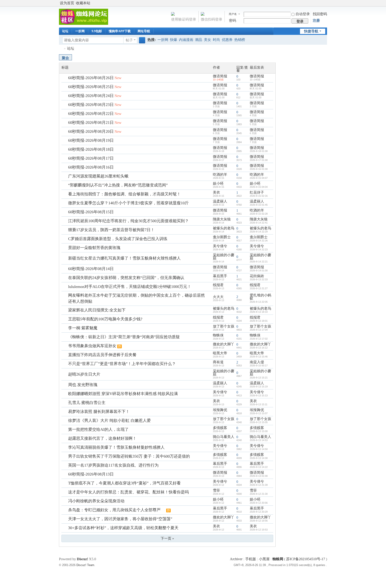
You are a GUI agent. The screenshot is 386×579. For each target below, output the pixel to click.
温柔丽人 (220, 201)
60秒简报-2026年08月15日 (91, 212)
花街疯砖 (257, 276)
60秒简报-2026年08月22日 (91, 113)
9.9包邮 (97, 31)
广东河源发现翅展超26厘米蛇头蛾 (98, 176)
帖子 (129, 40)
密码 (232, 20)
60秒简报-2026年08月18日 (91, 149)
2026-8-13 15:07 (259, 413)
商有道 (218, 362)
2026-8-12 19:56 (259, 520)
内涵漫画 (186, 40)
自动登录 (303, 14)
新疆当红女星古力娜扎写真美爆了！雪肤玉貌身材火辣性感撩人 (124, 258)
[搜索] (142, 40)
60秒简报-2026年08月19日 (91, 140)
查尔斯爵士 (222, 237)
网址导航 (144, 31)
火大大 (218, 297)
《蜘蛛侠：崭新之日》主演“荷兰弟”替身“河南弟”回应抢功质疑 (124, 337)
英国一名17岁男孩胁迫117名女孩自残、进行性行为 (113, 465)
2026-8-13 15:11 (258, 404)
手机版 (250, 559)
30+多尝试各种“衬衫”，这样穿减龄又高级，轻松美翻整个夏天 (123, 528)
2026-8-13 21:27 (259, 288)
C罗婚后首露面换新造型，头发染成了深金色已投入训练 (117, 239)
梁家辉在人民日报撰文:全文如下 (97, 310)
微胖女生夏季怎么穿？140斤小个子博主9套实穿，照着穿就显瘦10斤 (128, 203)
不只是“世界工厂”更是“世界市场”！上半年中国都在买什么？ (122, 363)
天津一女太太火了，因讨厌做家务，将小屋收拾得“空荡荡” (120, 519)
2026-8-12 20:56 (259, 502)
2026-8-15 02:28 (259, 213)
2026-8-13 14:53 (259, 440)
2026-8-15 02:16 (259, 195)
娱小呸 (218, 183)
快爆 (173, 40)
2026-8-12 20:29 (259, 511)
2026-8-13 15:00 (259, 431)
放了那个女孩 (223, 326)
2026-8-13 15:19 (259, 386)
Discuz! (82, 559)
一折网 (80, 31)
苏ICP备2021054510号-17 (305, 559)
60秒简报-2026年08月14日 (91, 268)
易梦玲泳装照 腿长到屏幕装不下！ (99, 411)
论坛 (65, 31)
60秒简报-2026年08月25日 (91, 87)
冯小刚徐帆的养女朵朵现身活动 (96, 501)
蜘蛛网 (278, 559)
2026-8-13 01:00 (259, 476)
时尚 (216, 40)
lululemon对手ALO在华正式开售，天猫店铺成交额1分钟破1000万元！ (129, 286)
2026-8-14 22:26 (259, 240)
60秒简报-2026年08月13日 (91, 474)
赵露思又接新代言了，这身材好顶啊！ (102, 438)
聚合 (65, 58)
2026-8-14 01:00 (259, 270)
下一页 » (167, 538)
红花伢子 (257, 192)
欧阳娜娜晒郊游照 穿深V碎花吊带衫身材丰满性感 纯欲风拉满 (123, 393)
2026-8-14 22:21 (259, 261)
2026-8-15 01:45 (259, 204)
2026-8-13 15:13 (259, 395)
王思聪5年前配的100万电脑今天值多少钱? (105, 319)
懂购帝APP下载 (120, 31)
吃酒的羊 (220, 174)
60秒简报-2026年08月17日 (91, 158)
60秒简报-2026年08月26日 (91, 78)
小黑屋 (264, 559)
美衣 (216, 192)
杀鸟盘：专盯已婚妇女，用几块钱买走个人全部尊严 (114, 510)
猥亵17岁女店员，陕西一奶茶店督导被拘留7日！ (111, 230)
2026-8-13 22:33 (259, 279)
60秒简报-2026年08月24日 (91, 95)
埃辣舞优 (220, 410)
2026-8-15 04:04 (259, 187)
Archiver (236, 559)
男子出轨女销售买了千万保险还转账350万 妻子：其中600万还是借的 (129, 456)
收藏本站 (83, 3)
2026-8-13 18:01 (259, 320)
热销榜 (239, 40)
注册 (316, 20)
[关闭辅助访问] (321, 3)
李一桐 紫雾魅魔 (82, 328)
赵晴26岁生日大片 (84, 374)
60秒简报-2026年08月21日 (91, 122)
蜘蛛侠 (218, 335)
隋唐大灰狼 (222, 219)
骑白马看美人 (223, 437)
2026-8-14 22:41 (259, 222)
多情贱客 (220, 428)
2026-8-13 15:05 (259, 422)
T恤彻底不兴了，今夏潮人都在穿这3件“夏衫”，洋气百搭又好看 (124, 483)
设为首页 (67, 3)
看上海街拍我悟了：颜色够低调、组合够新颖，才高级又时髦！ (124, 194)
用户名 (233, 14)
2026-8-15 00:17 (259, 365)
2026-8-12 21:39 (259, 485)
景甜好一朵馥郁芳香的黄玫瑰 (94, 247)
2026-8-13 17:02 (259, 338)
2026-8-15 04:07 (259, 178)
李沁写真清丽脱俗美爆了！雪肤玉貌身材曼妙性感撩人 (116, 447)
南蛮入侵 (257, 362)
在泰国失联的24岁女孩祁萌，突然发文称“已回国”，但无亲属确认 (126, 277)
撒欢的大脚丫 (223, 344)
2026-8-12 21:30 (259, 493)
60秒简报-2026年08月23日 (91, 104)
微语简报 (220, 76)
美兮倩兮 (220, 246)
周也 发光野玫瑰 (82, 384)
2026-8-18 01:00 (259, 151)
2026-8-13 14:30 (259, 458)
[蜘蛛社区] (83, 16)
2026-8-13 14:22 (259, 467)
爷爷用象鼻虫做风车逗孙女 (92, 346)
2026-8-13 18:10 (259, 312)
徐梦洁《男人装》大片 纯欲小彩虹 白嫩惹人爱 (109, 420)
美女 (207, 40)
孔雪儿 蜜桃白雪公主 (86, 402)
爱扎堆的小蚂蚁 (260, 296)
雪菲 (216, 490)
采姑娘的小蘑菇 (223, 256)
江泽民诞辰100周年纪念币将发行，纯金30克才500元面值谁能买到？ (128, 221)
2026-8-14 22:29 (259, 231)
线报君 (218, 285)
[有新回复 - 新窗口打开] (65, 78)
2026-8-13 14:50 (259, 449)
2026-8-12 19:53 (259, 529)
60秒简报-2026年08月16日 (91, 167)
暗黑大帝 (220, 353)
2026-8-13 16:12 (259, 347)
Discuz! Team (85, 565)
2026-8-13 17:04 (259, 329)
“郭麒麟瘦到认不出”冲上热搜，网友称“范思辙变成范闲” (118, 185)
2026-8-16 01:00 (259, 169)
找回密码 (320, 14)
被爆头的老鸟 (223, 228)
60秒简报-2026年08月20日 (91, 131)
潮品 (198, 40)
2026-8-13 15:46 (259, 356)
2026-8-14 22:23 (259, 249)
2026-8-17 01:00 (259, 160)
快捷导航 (311, 31)
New (118, 78)
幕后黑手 (220, 276)
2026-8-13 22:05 (259, 301)
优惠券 (227, 40)
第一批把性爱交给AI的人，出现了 (98, 429)
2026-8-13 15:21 (259, 377)
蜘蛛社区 (61, 48)
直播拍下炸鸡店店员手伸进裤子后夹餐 (102, 355)
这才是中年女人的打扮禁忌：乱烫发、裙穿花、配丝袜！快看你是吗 (128, 492)
